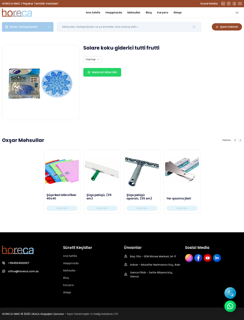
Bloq (149, 12)
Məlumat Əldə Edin (104, 72)
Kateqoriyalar (24, 27)
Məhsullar (133, 12)
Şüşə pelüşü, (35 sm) (99, 196)
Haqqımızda (114, 12)
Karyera (162, 12)
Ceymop (90, 59)
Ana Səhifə (93, 12)
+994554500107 (18, 263)
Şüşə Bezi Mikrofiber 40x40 (61, 196)
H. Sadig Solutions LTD (104, 314)
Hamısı (226, 140)
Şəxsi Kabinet (229, 27)
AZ (237, 12)
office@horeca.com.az (23, 271)
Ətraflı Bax (62, 208)
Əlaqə (177, 12)
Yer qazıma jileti (178, 198)
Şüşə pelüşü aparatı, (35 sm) (139, 196)
